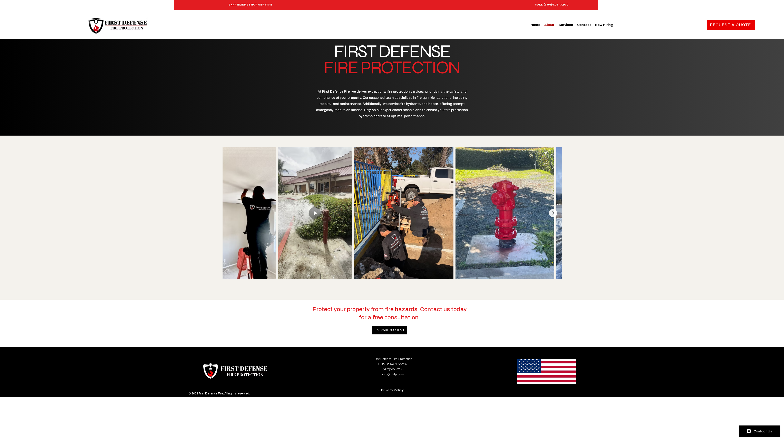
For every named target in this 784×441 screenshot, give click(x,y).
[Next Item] (553, 213)
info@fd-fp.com (393, 374)
